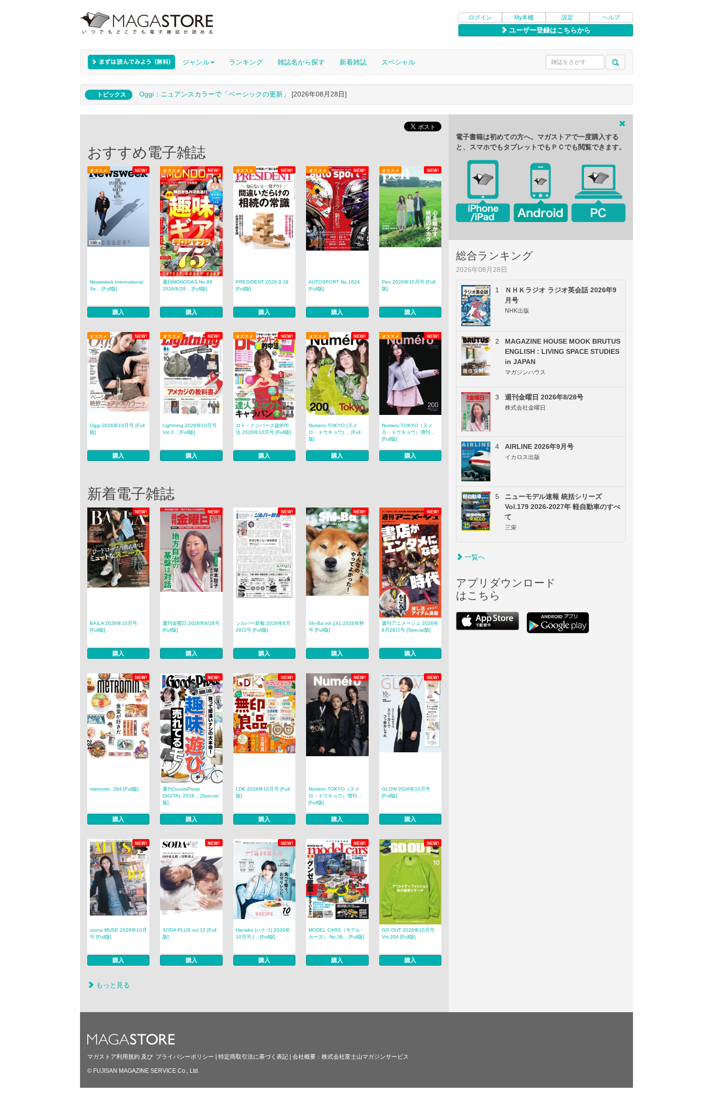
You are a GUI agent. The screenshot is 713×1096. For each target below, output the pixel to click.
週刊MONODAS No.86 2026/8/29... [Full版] (187, 285)
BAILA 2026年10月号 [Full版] (113, 626)
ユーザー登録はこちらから (549, 30)
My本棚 (524, 17)
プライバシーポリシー (185, 1056)
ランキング (246, 62)
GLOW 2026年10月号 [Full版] (406, 792)
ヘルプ (611, 17)
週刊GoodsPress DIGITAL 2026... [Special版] (190, 795)
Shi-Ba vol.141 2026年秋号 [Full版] (336, 626)
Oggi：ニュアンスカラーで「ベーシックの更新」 (214, 94)
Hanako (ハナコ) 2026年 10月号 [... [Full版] (263, 933)
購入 (118, 312)
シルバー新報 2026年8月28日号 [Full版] (263, 626)
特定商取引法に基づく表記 (253, 1056)
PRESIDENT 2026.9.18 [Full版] (262, 285)
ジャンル (196, 62)
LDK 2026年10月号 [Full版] (263, 792)
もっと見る (112, 985)
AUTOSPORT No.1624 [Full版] (334, 285)
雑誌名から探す (301, 62)
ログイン (480, 17)
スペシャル (398, 62)
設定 (567, 17)
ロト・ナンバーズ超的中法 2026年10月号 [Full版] (263, 429)
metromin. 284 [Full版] (114, 789)
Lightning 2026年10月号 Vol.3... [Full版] (189, 429)
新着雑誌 (353, 62)
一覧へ (474, 557)
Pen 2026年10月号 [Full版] (408, 285)
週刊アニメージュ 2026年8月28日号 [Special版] (410, 626)
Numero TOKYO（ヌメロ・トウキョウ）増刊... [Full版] (408, 432)
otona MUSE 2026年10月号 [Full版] (118, 933)
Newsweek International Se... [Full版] (116, 285)
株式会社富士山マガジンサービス (365, 1056)
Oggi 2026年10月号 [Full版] (117, 429)
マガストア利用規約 (113, 1056)
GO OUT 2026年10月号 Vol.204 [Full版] (408, 933)
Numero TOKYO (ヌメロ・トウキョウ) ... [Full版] (334, 432)
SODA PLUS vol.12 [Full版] (189, 933)
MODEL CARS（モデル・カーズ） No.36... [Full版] (336, 933)
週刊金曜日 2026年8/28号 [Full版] (191, 626)
